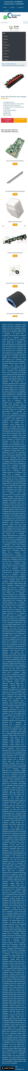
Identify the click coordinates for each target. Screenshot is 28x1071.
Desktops (5, 39)
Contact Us (21, 7)
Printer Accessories (11, 63)
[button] (3, 226)
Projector (5, 59)
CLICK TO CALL (9, 1068)
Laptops (5, 36)
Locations (12, 7)
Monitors (5, 47)
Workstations (6, 45)
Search (25, 22)
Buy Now (14, 164)
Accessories (6, 50)
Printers (5, 53)
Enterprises (6, 56)
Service (5, 7)
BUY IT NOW (20, 119)
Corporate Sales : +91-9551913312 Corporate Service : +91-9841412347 (14, 3)
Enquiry (7, 10)
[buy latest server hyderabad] (16, 1067)
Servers (5, 42)
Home (3, 63)
